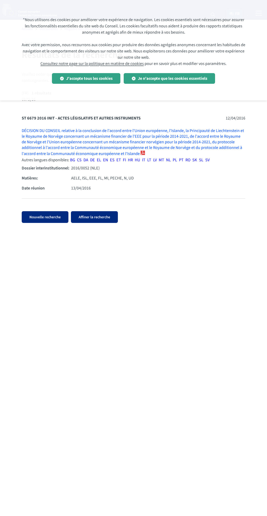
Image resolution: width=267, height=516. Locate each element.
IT (143, 160)
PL (175, 160)
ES (112, 160)
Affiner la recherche (94, 217)
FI (124, 160)
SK (194, 160)
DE (92, 160)
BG (72, 160)
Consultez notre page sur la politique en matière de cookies (92, 64)
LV (155, 160)
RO (187, 160)
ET (118, 160)
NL (168, 160)
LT (149, 160)
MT (161, 160)
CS (79, 160)
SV (207, 160)
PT (181, 160)
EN (105, 160)
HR (130, 160)
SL (201, 160)
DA (85, 160)
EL (99, 160)
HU (137, 160)
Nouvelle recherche (45, 217)
